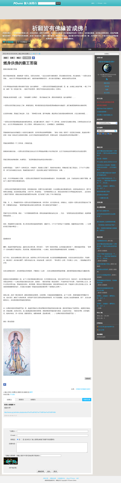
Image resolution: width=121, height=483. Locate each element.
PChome (100, 3)
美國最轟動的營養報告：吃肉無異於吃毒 (107, 281)
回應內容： (13, 443)
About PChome (71, 478)
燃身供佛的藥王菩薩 (103, 191)
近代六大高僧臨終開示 (104, 275)
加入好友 (107, 93)
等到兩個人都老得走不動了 (106, 225)
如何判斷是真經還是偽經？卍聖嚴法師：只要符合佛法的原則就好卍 (107, 153)
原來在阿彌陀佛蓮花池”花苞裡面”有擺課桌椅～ (106, 174)
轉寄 (31, 392)
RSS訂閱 (101, 326)
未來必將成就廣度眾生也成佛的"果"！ (106, 215)
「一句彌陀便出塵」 (103, 198)
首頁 (31, 49)
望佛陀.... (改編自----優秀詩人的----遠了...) (106, 187)
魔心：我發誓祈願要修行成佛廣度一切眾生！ (107, 229)
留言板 (107, 86)
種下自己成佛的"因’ (103, 211)
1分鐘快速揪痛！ (102, 111)
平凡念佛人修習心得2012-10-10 (107, 162)
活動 (89, 49)
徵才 (77, 478)
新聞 (93, 3)
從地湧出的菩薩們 (102, 195)
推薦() (21, 399)
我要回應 (86, 400)
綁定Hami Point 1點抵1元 (105, 108)
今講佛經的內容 (102, 241)
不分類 (12, 394)
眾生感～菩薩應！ (102, 158)
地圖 (106, 89)
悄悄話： (13, 439)
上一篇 (32, 53)
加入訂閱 (101, 330)
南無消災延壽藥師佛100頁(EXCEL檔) (105, 289)
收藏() (33, 399)
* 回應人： (13, 431)
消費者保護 (53, 478)
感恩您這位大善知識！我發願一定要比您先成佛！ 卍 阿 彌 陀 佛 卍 (107, 167)
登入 (105, 3)
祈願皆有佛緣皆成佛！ (60, 28)
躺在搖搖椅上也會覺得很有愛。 (107, 222)
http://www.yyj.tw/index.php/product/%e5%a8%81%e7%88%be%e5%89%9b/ (30, 412)
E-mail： (14, 435)
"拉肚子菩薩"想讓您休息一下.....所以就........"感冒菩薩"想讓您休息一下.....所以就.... (107, 180)
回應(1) (9, 399)
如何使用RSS (109, 326)
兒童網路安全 (61, 478)
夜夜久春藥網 (9, 404)
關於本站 (107, 83)
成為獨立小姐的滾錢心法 (104, 115)
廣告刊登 (45, 478)
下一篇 (38, 53)
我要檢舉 (87, 378)
